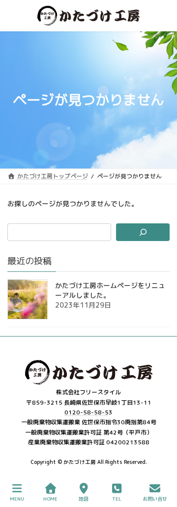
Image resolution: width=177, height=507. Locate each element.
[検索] (143, 232)
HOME (50, 498)
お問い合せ (155, 498)
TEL (116, 498)
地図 (83, 498)
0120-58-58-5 (86, 412)
